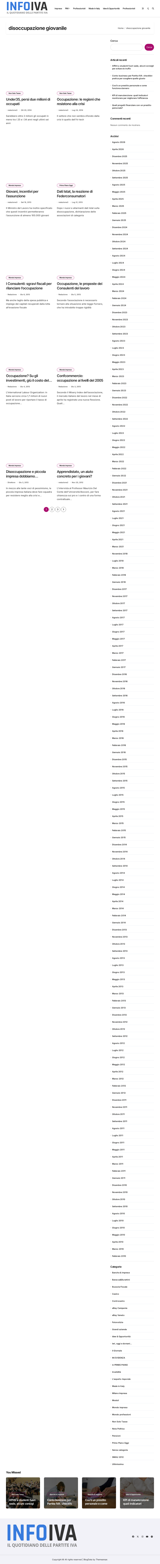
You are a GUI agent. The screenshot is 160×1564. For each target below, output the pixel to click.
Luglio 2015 (118, 795)
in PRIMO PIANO (120, 1365)
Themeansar (101, 1559)
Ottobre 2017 (118, 603)
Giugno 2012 (118, 1057)
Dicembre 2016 (119, 674)
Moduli (115, 1400)
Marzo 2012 (118, 1078)
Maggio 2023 (118, 362)
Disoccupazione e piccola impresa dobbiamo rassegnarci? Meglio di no (26, 476)
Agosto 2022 (118, 426)
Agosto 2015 (118, 788)
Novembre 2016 (120, 681)
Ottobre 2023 (118, 326)
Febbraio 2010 (119, 1256)
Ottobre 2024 (119, 241)
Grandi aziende (119, 1329)
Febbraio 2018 (119, 575)
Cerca (114, 40)
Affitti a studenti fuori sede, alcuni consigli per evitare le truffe (133, 67)
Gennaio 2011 (118, 1178)
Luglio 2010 (118, 1220)
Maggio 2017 (118, 639)
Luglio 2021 (118, 518)
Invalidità (116, 1372)
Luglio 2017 (117, 624)
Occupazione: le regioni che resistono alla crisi (78, 101)
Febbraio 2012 (119, 1086)
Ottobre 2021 (118, 497)
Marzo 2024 (118, 291)
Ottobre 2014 (118, 858)
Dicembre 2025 (119, 156)
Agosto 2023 (118, 341)
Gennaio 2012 (119, 1093)
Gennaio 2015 (119, 837)
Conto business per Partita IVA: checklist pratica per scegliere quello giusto (132, 77)
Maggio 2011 (118, 1149)
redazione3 (12, 110)
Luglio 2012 (118, 1050)
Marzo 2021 (118, 546)
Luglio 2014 (118, 880)
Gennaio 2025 (119, 220)
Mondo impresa (15, 185)
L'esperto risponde (121, 1379)
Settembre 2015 (120, 780)
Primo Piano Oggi (66, 185)
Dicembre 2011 (119, 1100)
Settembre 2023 (120, 333)
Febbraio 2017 (119, 660)
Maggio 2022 (118, 447)
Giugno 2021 (118, 525)
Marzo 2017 (118, 653)
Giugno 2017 (118, 631)
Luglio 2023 (118, 348)
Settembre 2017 (120, 610)
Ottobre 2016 (118, 688)
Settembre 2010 (120, 1206)
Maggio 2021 (118, 532)
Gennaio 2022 (119, 475)
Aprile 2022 (118, 454)
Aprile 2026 (118, 149)
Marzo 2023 (118, 376)
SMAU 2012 (118, 1457)
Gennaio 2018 (119, 582)
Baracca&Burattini (121, 1279)
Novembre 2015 (120, 766)
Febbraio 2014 (119, 915)
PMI (67, 8)
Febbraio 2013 (119, 1000)
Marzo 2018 (118, 568)
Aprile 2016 (117, 731)
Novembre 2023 (120, 319)
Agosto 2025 (118, 184)
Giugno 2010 (118, 1227)
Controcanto (118, 1301)
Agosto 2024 (118, 255)
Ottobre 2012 (118, 1029)
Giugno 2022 (118, 440)
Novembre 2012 (120, 1022)
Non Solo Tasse (15, 93)
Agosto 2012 (118, 1043)
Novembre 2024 (120, 234)
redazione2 (63, 482)
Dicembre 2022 (119, 397)
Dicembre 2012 (119, 1015)
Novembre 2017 (120, 596)
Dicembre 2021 (119, 482)
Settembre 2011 (119, 1121)
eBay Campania (119, 1308)
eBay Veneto (118, 1315)
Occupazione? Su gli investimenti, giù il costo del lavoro (27, 380)
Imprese (58, 8)
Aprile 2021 (117, 539)
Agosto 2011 (118, 1128)
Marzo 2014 (118, 908)
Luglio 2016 (118, 709)
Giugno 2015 (118, 802)
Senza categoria (120, 1450)
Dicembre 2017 (119, 589)
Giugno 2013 (118, 972)
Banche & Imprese (121, 1272)
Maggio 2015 (118, 809)
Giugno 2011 (118, 1142)
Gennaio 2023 (119, 390)
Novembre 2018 (120, 553)
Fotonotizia (117, 1322)
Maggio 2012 (118, 1064)
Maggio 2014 (118, 894)
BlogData (88, 1559)
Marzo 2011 (117, 1164)
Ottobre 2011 (118, 1114)
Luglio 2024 (118, 263)
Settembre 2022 (120, 419)
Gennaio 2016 (119, 752)
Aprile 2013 (117, 986)
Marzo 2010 (118, 1249)
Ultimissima (118, 1464)
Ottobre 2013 (118, 944)
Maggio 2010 (118, 1235)
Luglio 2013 (118, 965)
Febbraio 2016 (119, 745)
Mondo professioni (121, 1414)
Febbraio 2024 (119, 298)
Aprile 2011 (117, 1156)
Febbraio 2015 (119, 830)
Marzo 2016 (118, 738)
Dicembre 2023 (119, 312)
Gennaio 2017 (119, 667)
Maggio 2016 (118, 724)
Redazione (12, 294)
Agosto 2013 (118, 958)
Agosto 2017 (118, 617)
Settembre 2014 (120, 866)
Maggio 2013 (118, 979)
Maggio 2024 (118, 277)
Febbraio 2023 (119, 383)
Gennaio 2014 (119, 922)
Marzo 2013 (118, 993)
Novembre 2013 (120, 937)
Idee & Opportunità (111, 8)
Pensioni (116, 1436)
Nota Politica (118, 1428)
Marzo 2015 (118, 823)
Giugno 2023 (118, 355)
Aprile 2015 (117, 816)
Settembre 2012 (120, 1036)
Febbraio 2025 (119, 213)
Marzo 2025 (118, 206)
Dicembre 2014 (119, 844)
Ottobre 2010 (118, 1199)
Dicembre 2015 (119, 759)
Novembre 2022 (120, 404)
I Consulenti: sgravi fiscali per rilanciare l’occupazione (29, 286)
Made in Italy (94, 8)
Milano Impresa (119, 1393)
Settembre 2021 (120, 504)
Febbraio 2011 (119, 1171)
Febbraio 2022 (119, 468)
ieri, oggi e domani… (122, 1343)
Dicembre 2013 (119, 929)
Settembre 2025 (120, 177)
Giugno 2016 (118, 717)
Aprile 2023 (118, 369)
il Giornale (117, 1350)
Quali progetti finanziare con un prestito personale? (131, 106)
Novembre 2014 (120, 851)
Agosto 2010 (118, 1213)
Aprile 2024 (118, 284)
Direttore (11, 482)
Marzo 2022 (118, 461)
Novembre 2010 (120, 1192)
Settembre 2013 (120, 951)
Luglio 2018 (118, 561)
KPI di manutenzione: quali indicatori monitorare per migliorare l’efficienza (130, 96)
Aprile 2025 (118, 199)
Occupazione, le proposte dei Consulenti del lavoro (79, 286)
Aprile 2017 (117, 646)
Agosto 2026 (118, 142)
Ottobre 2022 (118, 412)
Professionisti (79, 8)
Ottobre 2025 (118, 170)
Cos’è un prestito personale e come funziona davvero (129, 86)
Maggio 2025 (118, 192)
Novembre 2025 (120, 163)
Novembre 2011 (119, 1107)
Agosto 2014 (118, 873)
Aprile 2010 (117, 1242)
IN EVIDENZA (118, 1358)
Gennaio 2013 (119, 1007)
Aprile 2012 (117, 1071)
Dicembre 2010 (119, 1185)
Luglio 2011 (117, 1135)
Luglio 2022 (118, 433)
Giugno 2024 (118, 270)
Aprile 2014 (117, 901)
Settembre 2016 (120, 695)
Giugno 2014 (118, 887)
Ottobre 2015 (118, 773)
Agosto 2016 (118, 702)
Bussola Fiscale (119, 1287)
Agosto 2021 (118, 511)
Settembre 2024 (120, 248)
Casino (115, 1294)
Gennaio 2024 (119, 305)
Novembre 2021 (120, 490)
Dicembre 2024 (119, 227)
